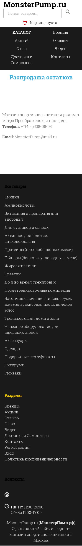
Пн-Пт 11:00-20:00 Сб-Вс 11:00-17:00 (24, 509)
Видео (61, 48)
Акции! (21, 40)
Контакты (60, 56)
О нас (21, 48)
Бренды (60, 32)
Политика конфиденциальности (36, 459)
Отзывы (60, 40)
